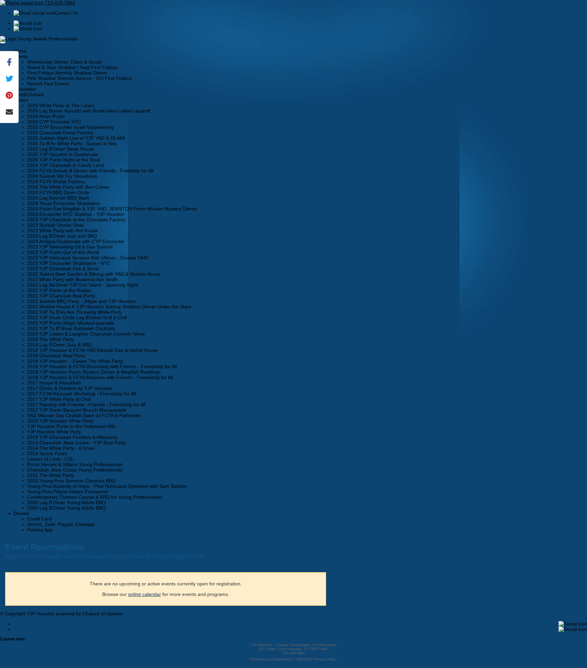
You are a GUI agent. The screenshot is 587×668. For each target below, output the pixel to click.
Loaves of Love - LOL (50, 459)
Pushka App (40, 529)
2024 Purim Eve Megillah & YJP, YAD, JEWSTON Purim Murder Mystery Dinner (112, 208)
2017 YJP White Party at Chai (59, 399)
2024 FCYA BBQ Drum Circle (58, 192)
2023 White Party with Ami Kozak (62, 230)
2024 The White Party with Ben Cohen (68, 187)
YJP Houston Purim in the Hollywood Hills (71, 426)
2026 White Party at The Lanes (60, 105)
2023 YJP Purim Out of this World (63, 252)
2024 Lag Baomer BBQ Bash (58, 198)
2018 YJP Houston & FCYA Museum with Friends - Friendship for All (100, 377)
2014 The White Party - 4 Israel (60, 448)
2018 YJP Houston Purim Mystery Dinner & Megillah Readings (94, 372)
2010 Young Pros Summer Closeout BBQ (71, 480)
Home (20, 51)
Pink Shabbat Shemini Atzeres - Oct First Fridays (79, 78)
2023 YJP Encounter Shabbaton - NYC (68, 263)
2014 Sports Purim (47, 453)
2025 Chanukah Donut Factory (60, 132)
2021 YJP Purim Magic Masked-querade (70, 323)
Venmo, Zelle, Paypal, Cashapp (61, 524)
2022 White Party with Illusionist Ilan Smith (72, 279)
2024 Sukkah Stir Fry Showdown (62, 176)
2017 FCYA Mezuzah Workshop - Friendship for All (81, 393)
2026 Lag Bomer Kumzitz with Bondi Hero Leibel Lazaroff (88, 111)
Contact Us (66, 13)
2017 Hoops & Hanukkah (54, 383)
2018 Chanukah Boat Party (56, 355)
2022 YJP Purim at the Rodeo (59, 290)
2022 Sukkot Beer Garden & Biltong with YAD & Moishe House (94, 274)
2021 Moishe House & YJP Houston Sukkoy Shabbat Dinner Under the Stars (109, 306)
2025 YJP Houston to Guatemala (62, 154)
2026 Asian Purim (46, 116)
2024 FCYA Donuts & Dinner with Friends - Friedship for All (90, 170)
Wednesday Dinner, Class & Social (64, 62)
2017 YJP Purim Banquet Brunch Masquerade (76, 410)
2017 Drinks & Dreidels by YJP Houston (69, 388)
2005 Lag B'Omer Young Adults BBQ (66, 508)
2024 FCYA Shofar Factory (56, 181)
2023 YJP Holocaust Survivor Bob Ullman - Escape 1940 (87, 257)
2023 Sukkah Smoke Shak (55, 225)
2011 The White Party (50, 475)
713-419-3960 (59, 2)
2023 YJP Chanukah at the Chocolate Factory (76, 219)
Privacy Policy (325, 659)
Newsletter (25, 89)
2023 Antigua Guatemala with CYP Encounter (76, 241)
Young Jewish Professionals (47, 38)
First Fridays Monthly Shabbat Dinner (67, 72)
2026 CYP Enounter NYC (54, 121)
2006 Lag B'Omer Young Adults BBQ (66, 502)
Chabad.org (280, 659)
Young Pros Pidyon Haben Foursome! (67, 491)
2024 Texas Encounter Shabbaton (63, 203)
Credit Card (39, 518)
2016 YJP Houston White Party (60, 421)
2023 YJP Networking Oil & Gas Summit (70, 247)
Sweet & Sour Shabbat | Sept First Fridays (72, 67)
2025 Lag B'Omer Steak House (60, 149)
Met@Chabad (28, 94)
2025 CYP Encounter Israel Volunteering (70, 127)
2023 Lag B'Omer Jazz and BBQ (62, 236)
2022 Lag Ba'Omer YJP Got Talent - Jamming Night (82, 285)
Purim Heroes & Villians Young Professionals (75, 464)
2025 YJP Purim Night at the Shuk (63, 159)
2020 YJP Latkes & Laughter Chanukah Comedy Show (86, 334)
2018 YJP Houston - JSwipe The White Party (75, 361)
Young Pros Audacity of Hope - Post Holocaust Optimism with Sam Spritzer (107, 486)
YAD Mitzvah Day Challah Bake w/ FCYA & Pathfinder (84, 415)
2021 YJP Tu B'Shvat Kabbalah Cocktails (71, 328)
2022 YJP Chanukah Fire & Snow (63, 268)
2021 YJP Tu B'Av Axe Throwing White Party (74, 312)
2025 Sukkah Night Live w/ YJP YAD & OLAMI (76, 138)
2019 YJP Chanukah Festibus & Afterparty (72, 437)
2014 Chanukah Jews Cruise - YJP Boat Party (76, 442)
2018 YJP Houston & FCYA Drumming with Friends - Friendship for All (102, 366)
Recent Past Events (48, 83)
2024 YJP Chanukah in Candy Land (65, 165)
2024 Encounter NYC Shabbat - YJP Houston (75, 214)
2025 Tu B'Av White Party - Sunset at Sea (72, 143)
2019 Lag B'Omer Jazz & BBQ (59, 344)
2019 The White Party (50, 339)
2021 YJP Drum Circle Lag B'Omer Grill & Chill (77, 317)
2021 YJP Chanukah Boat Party (61, 295)
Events (21, 56)
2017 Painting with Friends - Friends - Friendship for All (86, 404)
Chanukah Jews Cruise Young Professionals (74, 470)
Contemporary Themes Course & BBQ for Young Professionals (94, 497)
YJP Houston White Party (54, 431)
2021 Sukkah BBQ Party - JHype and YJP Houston (81, 301)
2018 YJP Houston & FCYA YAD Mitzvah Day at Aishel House (92, 350)
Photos (21, 100)
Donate (21, 513)
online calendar (144, 594)
